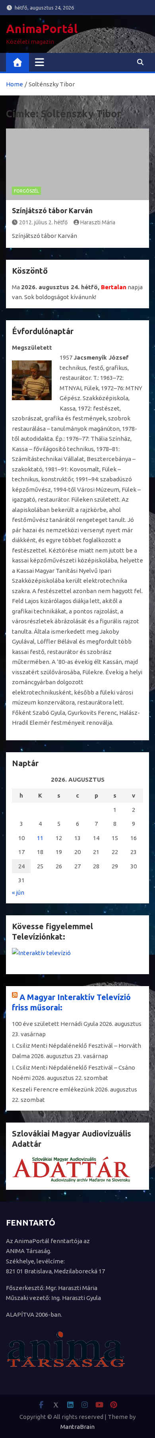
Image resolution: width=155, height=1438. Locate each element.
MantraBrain (77, 1426)
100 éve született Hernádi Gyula (55, 1023)
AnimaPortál (42, 28)
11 (40, 838)
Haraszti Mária (97, 222)
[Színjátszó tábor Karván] (77, 164)
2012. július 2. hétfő (43, 222)
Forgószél (26, 191)
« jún (18, 892)
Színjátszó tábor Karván (52, 210)
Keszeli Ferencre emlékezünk (53, 1089)
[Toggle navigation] (39, 62)
